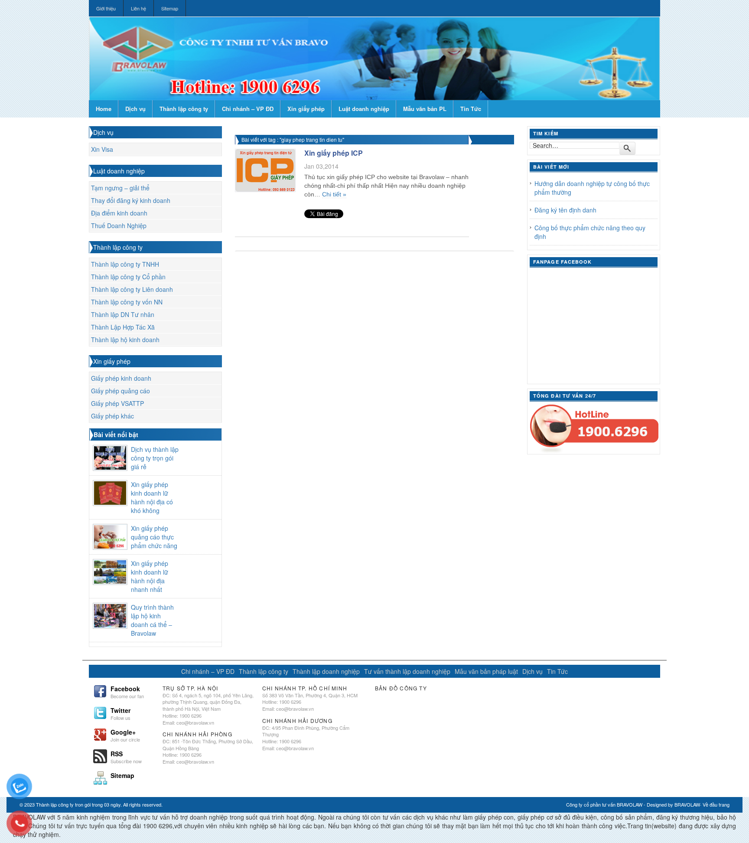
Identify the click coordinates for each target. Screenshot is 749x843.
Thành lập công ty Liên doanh (132, 289)
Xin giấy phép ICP (333, 153)
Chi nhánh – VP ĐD (248, 109)
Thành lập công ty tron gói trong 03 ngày (78, 804)
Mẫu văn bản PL (424, 109)
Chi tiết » (334, 194)
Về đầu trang (716, 804)
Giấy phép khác (112, 416)
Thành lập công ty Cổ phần (128, 276)
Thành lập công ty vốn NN (127, 301)
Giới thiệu (106, 8)
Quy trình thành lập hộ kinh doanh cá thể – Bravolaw (152, 620)
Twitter (120, 713)
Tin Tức (470, 109)
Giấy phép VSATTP (117, 403)
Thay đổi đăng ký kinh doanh (130, 200)
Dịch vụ (135, 109)
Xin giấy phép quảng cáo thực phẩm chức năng (154, 537)
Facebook (127, 691)
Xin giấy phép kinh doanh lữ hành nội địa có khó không (152, 497)
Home (103, 109)
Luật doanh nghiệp (364, 109)
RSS (126, 756)
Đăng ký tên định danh (565, 210)
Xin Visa (102, 149)
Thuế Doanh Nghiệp (119, 225)
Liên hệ (138, 8)
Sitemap (169, 8)
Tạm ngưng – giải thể (120, 187)
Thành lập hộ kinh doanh (125, 339)
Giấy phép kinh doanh (121, 378)
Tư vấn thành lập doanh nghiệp (407, 671)
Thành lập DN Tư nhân (122, 314)
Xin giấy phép (306, 109)
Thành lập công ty (184, 109)
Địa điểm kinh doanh (119, 213)
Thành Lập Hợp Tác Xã (123, 327)
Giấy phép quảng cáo (120, 390)
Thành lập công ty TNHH (125, 264)
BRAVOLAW (687, 804)
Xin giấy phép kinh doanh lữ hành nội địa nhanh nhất (149, 576)
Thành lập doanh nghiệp (326, 671)
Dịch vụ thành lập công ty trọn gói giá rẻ (155, 458)
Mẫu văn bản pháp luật (486, 671)
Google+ (125, 735)
